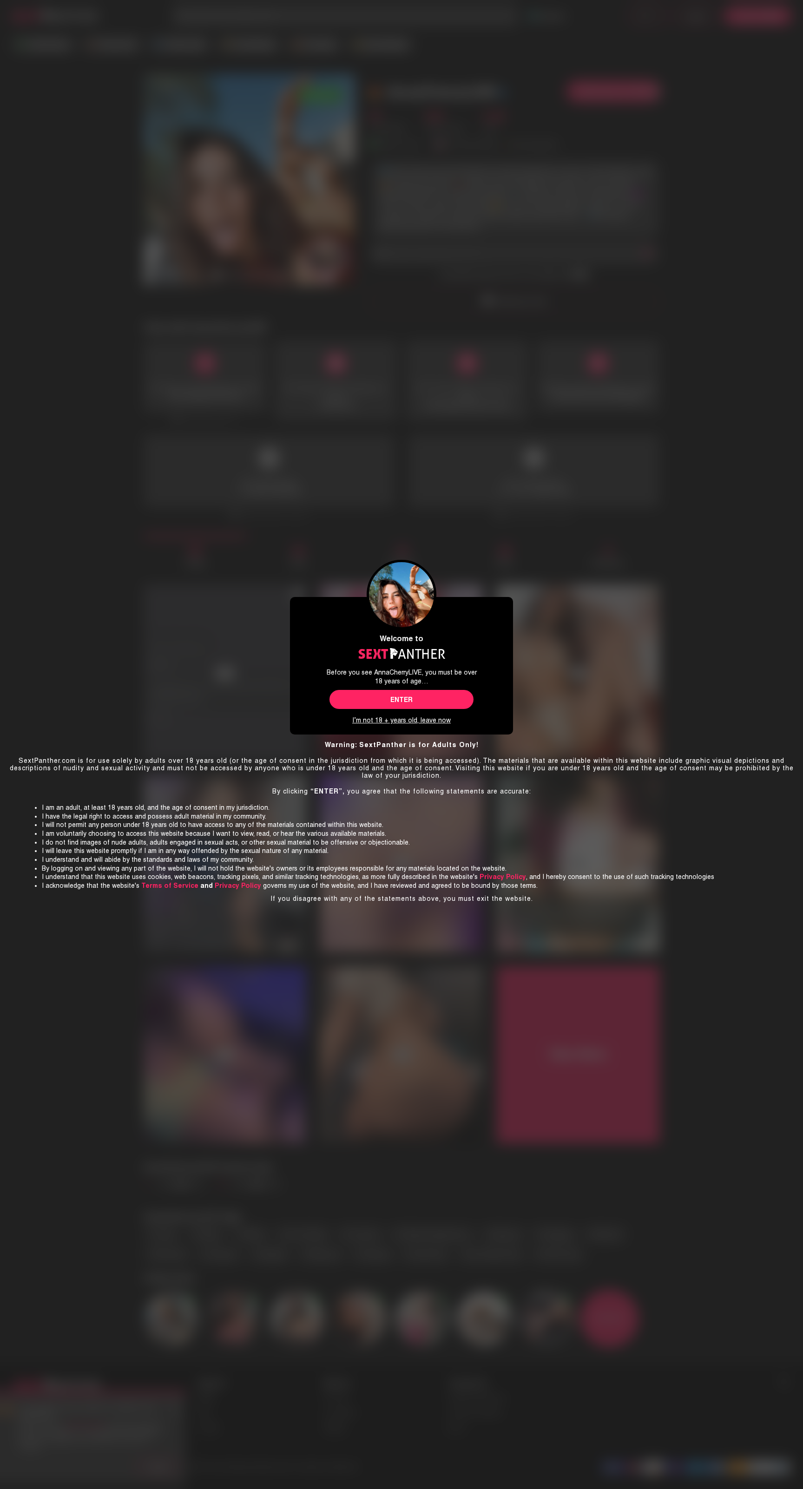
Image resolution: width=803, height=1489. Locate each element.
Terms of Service (169, 885)
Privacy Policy (238, 885)
